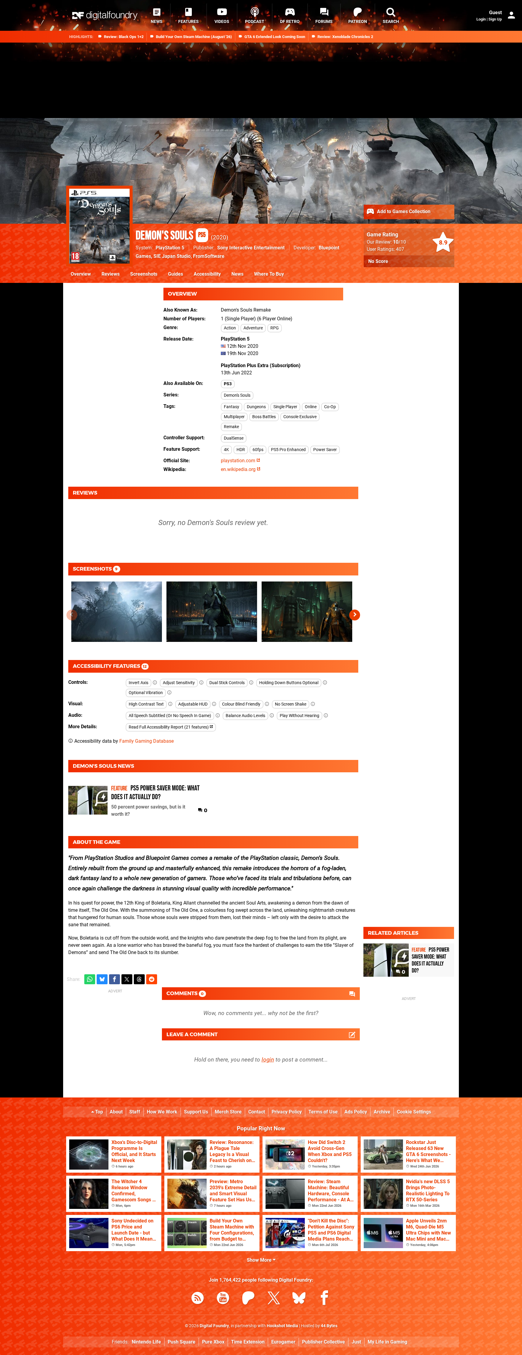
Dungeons (256, 406)
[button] (354, 615)
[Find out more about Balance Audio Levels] (271, 716)
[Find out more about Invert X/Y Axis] (155, 683)
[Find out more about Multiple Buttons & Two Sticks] (251, 683)
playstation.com (238, 460)
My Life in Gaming (387, 1342)
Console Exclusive (300, 416)
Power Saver (325, 449)
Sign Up (495, 19)
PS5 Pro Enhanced (288, 449)
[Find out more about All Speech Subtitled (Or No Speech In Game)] (217, 716)
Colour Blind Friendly (241, 704)
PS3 (228, 383)
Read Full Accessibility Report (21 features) (169, 727)
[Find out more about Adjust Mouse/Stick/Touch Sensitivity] (201, 683)
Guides (175, 274)
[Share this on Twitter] (126, 979)
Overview (81, 274)
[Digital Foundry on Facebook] (324, 1299)
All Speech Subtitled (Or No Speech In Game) (170, 715)
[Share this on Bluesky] (102, 979)
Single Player (285, 406)
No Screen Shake (290, 704)
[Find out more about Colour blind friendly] (267, 704)
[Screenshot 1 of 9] (116, 611)
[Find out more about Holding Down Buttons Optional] (325, 683)
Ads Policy (355, 1112)
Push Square (181, 1342)
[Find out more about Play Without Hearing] (326, 716)
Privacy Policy (287, 1112)
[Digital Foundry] (104, 15)
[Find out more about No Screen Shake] (313, 704)
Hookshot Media (282, 1325)
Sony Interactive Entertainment (251, 248)
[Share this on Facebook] (114, 979)
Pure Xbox (213, 1342)
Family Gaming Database (146, 741)
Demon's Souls (171, 236)
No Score (378, 261)
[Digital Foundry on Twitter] (274, 1299)
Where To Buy (269, 274)
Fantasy (231, 406)
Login (481, 19)
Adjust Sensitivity (179, 682)
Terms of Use (323, 1112)
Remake (231, 426)
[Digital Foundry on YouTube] (223, 1299)
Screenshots (143, 274)
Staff (134, 1112)
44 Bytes (329, 1325)
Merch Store (228, 1112)
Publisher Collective (323, 1342)
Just (356, 1342)
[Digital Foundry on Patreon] (248, 1299)
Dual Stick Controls (227, 682)
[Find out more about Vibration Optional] (169, 693)
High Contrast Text (146, 704)
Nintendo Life (146, 1342)
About (116, 1112)
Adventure (253, 328)
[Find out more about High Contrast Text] (170, 704)
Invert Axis (138, 682)
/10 (399, 242)
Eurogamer (283, 1342)
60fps (258, 449)
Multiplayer (234, 416)
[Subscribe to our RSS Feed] (197, 1299)
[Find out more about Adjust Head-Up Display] (214, 704)
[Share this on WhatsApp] (89, 979)
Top (98, 1112)
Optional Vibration (146, 692)
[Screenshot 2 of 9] (211, 611)
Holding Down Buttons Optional (288, 682)
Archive (382, 1112)
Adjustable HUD (193, 704)
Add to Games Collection (403, 211)
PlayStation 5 (170, 248)
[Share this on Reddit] (151, 979)
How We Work (162, 1112)
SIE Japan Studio (172, 256)
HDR (241, 449)
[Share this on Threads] (139, 979)
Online (311, 406)
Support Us (196, 1112)
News (237, 274)
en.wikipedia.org (239, 469)
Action (230, 328)
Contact (256, 1112)
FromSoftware (208, 256)
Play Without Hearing (299, 715)
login (268, 1059)
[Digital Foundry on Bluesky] (299, 1299)
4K (226, 449)
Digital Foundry (214, 1325)
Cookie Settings (414, 1112)
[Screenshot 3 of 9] (307, 611)
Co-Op (330, 406)
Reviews (111, 274)
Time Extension (248, 1342)
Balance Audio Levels (245, 715)
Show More (260, 1260)
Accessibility (207, 274)
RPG (274, 328)
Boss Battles (264, 416)
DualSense (233, 438)
